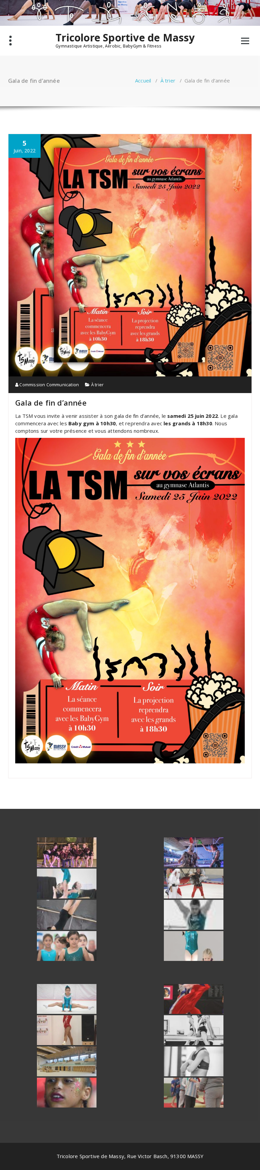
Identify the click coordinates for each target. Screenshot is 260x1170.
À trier (167, 80)
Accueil (143, 80)
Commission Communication (48, 385)
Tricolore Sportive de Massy (125, 38)
